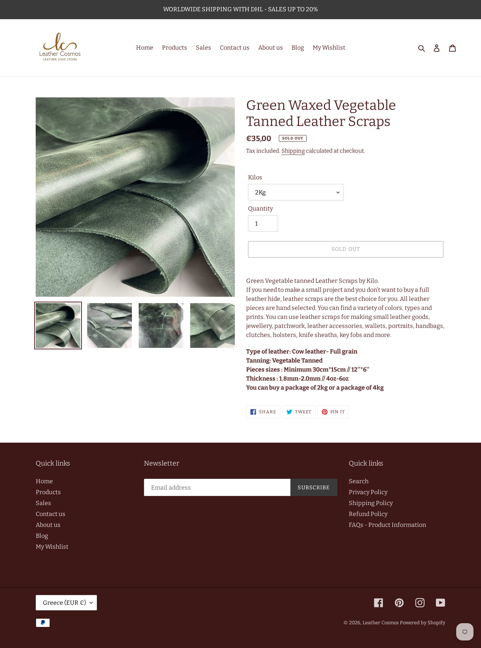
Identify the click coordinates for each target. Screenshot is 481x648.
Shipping (293, 150)
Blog (42, 535)
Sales (43, 503)
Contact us (50, 513)
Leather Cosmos (381, 622)
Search (359, 481)
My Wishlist (52, 546)
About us (48, 524)
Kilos (255, 177)
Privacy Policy (368, 492)
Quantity (260, 208)
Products (48, 492)
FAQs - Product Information (387, 524)
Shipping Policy (371, 503)
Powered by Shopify (422, 622)
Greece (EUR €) (64, 602)
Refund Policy (368, 513)
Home (44, 481)
